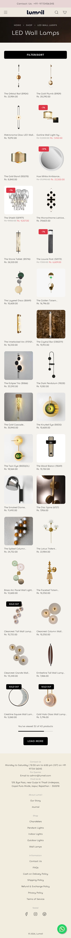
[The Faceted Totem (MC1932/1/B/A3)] (51, 572)
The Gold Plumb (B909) (49, 93)
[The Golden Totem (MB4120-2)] (51, 283)
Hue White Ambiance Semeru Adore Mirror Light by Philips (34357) (51, 176)
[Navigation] (5, 12)
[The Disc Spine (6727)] (51, 489)
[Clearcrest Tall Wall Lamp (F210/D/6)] (18, 613)
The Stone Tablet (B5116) (17, 259)
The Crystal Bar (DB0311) (50, 341)
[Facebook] (26, 914)
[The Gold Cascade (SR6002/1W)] (18, 407)
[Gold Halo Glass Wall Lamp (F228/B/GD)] (51, 696)
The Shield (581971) (14, 217)
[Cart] (65, 12)
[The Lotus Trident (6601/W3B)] (51, 531)
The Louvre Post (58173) (49, 259)
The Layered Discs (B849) (17, 300)
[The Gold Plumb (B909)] (51, 76)
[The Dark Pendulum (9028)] (51, 365)
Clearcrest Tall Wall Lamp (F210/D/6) (17, 631)
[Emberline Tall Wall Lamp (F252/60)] (51, 655)
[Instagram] (35, 914)
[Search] (56, 12)
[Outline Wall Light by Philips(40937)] (51, 117)
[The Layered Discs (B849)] (18, 283)
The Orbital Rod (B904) (16, 93)
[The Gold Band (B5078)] (18, 158)
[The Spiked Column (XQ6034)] (18, 531)
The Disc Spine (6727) (48, 507)
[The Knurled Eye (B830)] (51, 407)
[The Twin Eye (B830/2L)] (18, 448)
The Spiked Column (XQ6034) (14, 548)
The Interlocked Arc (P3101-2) (18, 341)
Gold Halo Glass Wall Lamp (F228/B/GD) (51, 714)
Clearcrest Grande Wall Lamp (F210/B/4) (16, 673)
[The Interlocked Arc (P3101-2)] (18, 324)
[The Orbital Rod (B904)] (18, 76)
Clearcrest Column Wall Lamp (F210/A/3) (49, 631)
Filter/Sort (35, 54)
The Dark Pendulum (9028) (51, 383)
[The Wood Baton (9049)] (51, 448)
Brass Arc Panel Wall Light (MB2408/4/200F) (18, 590)
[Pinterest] (44, 914)
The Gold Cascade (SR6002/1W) (13, 424)
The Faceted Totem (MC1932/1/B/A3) (47, 590)
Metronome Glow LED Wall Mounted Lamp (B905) (18, 135)
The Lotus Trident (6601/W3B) (46, 548)
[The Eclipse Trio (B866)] (18, 365)
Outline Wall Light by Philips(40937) (48, 135)
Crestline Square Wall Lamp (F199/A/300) (18, 714)
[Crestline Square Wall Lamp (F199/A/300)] (18, 696)
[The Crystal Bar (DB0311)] (51, 324)
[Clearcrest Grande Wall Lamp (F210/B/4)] (18, 655)
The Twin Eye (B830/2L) (16, 466)
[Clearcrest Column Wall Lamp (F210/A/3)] (51, 613)
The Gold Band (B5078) (16, 176)
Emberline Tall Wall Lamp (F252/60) (50, 673)
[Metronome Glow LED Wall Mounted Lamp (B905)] (18, 117)
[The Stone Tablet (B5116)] (18, 241)
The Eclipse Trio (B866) (16, 383)
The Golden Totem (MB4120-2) (46, 300)
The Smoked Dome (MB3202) (14, 507)
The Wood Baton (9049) (49, 466)
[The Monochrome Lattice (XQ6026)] (51, 200)
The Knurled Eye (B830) (49, 424)
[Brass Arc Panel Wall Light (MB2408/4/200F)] (18, 572)
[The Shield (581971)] (18, 200)
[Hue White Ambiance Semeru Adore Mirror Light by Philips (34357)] (51, 158)
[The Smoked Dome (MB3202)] (18, 489)
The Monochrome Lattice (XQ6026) (50, 217)
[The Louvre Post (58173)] (51, 241)
